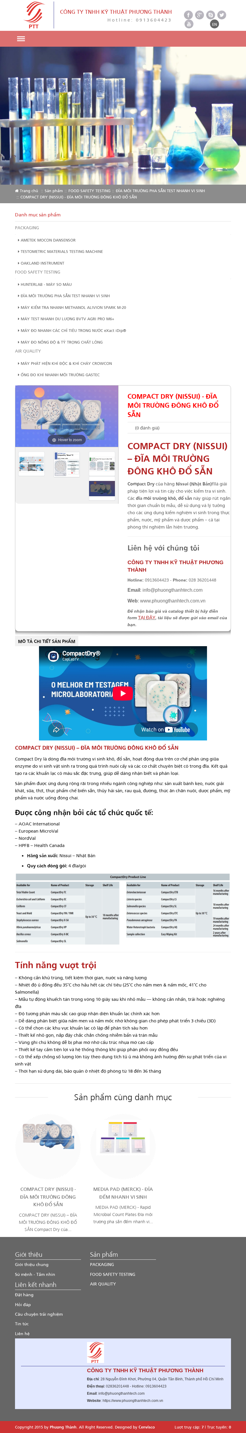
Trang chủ (28, 190)
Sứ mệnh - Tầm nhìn (35, 1274)
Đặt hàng (24, 1294)
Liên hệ (22, 1333)
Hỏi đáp (23, 1304)
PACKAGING (27, 227)
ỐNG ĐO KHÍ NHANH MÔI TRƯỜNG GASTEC (60, 374)
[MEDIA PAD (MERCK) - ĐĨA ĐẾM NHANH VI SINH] (123, 1137)
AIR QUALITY (28, 351)
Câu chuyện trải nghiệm (39, 1314)
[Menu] (21, 39)
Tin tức (21, 1323)
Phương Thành (63, 1426)
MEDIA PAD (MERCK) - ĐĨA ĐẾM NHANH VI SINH (123, 1193)
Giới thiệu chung (32, 1264)
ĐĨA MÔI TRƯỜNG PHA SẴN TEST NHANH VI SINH (160, 190)
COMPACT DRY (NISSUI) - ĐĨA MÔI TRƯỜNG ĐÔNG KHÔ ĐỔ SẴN (48, 1196)
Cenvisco (147, 1426)
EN (214, 24)
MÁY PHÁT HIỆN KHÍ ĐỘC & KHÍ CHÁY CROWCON (66, 363)
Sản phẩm (54, 190)
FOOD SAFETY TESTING (89, 190)
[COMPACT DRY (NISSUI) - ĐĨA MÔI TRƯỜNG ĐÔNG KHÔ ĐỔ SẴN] (48, 1134)
